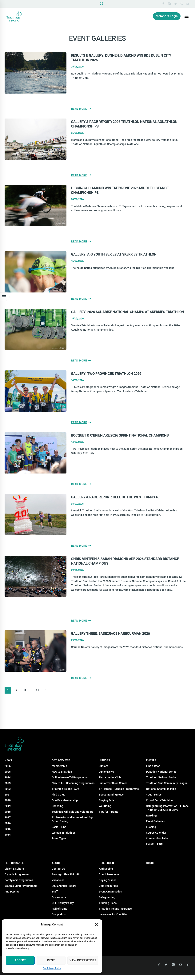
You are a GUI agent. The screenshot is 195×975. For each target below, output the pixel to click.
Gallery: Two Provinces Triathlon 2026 (106, 374)
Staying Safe (106, 800)
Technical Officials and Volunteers (72, 811)
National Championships (161, 788)
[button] (96, 924)
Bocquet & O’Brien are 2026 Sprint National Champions (120, 435)
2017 (8, 817)
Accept (20, 960)
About (56, 862)
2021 (8, 794)
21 (37, 690)
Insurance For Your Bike (113, 914)
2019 (8, 806)
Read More (81, 108)
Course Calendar (156, 832)
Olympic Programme (17, 874)
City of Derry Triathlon (159, 800)
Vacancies (58, 880)
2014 (8, 834)
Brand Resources (109, 874)
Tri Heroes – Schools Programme (119, 788)
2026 (8, 766)
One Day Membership (65, 800)
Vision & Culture (14, 868)
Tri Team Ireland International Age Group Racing (73, 819)
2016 (8, 823)
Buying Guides (107, 880)
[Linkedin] (187, 3)
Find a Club (58, 794)
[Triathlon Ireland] (14, 16)
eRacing (151, 826)
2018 (8, 811)
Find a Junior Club (110, 777)
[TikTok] (187, 964)
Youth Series (153, 794)
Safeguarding (107, 897)
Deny (51, 960)
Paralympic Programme (19, 880)
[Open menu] (186, 16)
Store (150, 862)
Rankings (151, 815)
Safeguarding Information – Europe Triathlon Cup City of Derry (167, 807)
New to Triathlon (62, 771)
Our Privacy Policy (52, 968)
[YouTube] (180, 964)
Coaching (57, 806)
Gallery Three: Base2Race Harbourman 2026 (110, 633)
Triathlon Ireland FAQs (65, 788)
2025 (8, 771)
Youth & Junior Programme (21, 885)
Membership (59, 766)
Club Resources (108, 885)
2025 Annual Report (64, 885)
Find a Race (153, 766)
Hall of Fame (59, 908)
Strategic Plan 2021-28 (66, 874)
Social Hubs (59, 826)
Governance (59, 897)
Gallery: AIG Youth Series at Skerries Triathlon (114, 254)
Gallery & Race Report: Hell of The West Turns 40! (115, 497)
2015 (8, 828)
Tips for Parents (108, 811)
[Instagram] (169, 3)
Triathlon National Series (161, 777)
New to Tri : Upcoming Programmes (73, 783)
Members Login (167, 16)
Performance (14, 862)
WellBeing (105, 806)
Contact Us (58, 868)
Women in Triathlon (64, 832)
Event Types (59, 838)
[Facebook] (163, 3)
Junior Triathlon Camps (113, 783)
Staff (55, 891)
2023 (8, 783)
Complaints (59, 914)
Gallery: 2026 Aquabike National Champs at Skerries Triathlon (127, 312)
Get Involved (61, 760)
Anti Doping (106, 868)
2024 (8, 777)
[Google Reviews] (181, 3)
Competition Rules (157, 838)
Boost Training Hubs (111, 794)
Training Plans (108, 902)
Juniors (104, 760)
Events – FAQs (154, 844)
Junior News (106, 771)
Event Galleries (155, 821)
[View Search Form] (101, 3)
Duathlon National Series (161, 771)
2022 (8, 788)
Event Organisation (110, 891)
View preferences (83, 960)
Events (151, 760)
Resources (106, 862)
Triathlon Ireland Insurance (115, 908)
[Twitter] (175, 3)
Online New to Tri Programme (70, 777)
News (8, 760)
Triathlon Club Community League (167, 783)
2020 (8, 800)
